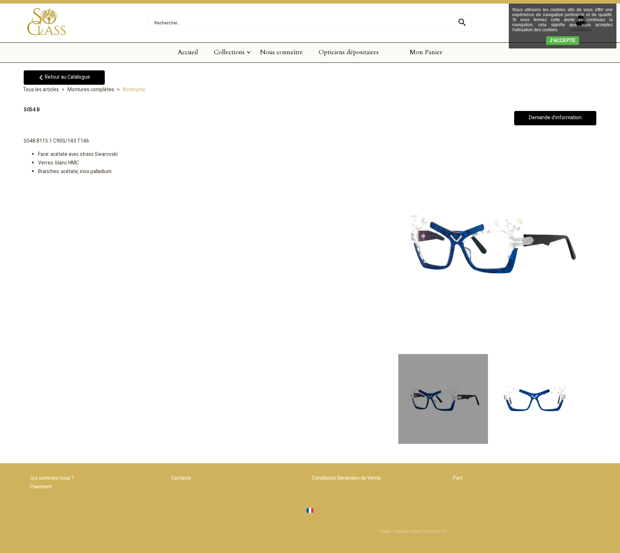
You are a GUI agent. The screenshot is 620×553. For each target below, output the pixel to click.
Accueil (188, 52)
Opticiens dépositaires (349, 52)
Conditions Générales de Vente (346, 478)
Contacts (181, 478)
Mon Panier (426, 52)
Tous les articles (41, 89)
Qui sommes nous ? (52, 478)
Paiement (41, 487)
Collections (229, 52)
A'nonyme (134, 89)
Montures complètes (90, 89)
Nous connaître (281, 52)
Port (457, 478)
